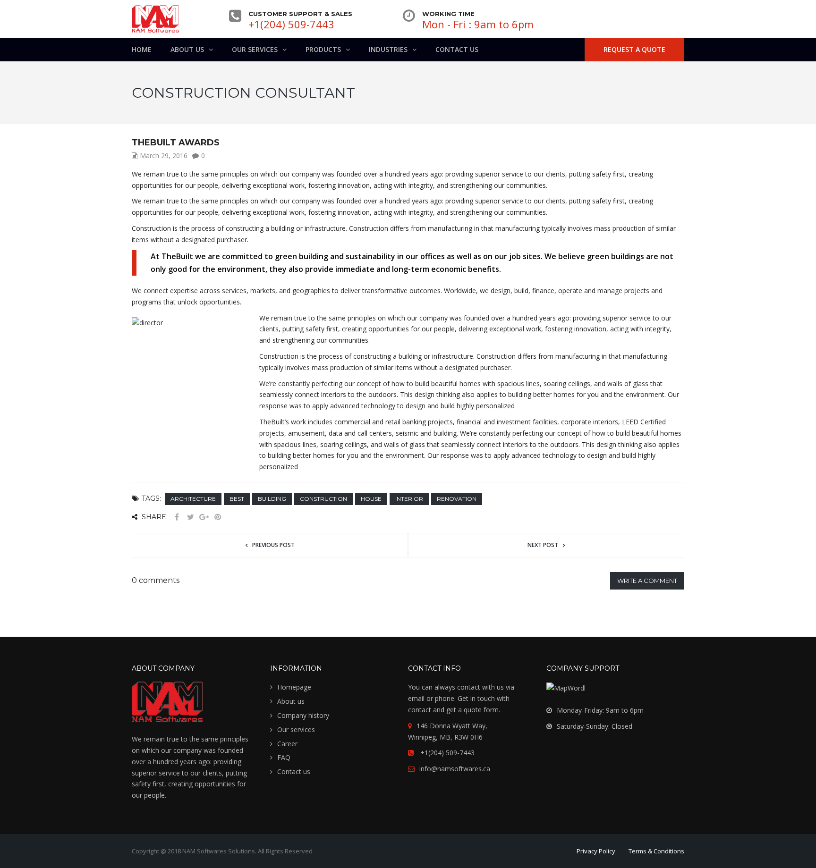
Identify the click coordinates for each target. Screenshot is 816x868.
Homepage (294, 687)
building (272, 498)
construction (323, 498)
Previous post (273, 545)
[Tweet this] (190, 517)
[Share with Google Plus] (204, 517)
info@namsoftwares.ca (454, 768)
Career (287, 743)
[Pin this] (217, 517)
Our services (296, 729)
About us (291, 701)
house (371, 498)
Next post (542, 545)
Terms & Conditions (656, 851)
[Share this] (176, 517)
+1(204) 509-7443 (291, 24)
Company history (303, 715)
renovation (456, 498)
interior (409, 498)
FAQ (283, 757)
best (237, 498)
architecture (193, 498)
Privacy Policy (596, 851)
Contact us (293, 771)
